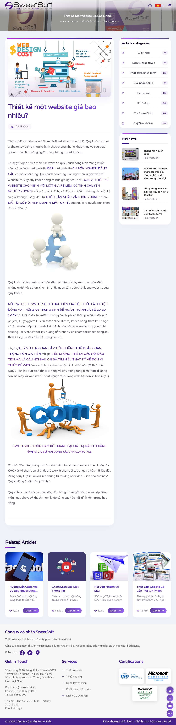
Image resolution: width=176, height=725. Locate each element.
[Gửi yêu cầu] (170, 705)
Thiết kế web (150, 93)
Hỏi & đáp (151, 103)
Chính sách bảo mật (148, 721)
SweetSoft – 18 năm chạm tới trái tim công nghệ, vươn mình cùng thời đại (155, 173)
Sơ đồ (167, 721)
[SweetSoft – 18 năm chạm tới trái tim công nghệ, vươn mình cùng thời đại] (130, 173)
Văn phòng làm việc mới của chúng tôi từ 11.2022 (156, 192)
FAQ (73, 21)
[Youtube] (29, 652)
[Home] (150, 5)
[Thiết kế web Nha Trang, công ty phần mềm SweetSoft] (28, 5)
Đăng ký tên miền (76, 683)
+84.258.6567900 (15, 694)
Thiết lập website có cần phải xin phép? (150, 588)
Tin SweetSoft (150, 113)
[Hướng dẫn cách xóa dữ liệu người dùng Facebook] (24, 566)
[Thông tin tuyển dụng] (130, 154)
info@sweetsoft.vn (24, 687)
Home (63, 21)
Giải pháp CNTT (150, 83)
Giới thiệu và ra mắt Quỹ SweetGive (156, 212)
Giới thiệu (152, 52)
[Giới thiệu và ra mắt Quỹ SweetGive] (130, 212)
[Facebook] (22, 652)
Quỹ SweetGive (149, 123)
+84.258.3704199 (24, 691)
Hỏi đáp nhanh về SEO (106, 588)
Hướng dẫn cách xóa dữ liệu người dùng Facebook (23, 589)
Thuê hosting (74, 676)
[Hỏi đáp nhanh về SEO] (109, 566)
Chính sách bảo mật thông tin (65, 588)
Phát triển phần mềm (148, 72)
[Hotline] (170, 698)
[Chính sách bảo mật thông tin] (67, 566)
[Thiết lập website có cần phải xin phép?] (152, 566)
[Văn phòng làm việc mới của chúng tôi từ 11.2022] (130, 193)
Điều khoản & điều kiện (118, 721)
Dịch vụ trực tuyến (149, 62)
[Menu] (170, 690)
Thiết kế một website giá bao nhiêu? (98, 21)
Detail (29, 610)
